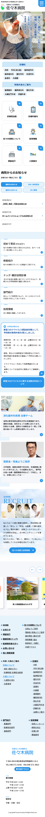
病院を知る (36, 727)
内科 (35, 664)
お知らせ (7, 629)
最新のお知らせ (11, 184)
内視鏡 (15, 78)
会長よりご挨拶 (31, 628)
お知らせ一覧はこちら (9, 177)
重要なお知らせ (11, 190)
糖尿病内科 (19, 90)
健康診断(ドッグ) (10, 638)
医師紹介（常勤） (32, 643)
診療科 (35, 661)
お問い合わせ (8, 648)
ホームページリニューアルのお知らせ (17, 216)
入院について (8, 676)
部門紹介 (7, 720)
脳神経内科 (9, 74)
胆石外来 (30, 90)
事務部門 (7, 731)
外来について (8, 665)
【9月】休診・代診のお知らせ (14, 203)
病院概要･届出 (31, 639)
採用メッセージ (38, 723)
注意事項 (7, 683)
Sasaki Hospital (20, 812)
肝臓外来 (21, 94)
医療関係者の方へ (10, 643)
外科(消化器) (16, 70)
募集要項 (35, 734)
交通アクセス (30, 647)
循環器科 (8, 90)
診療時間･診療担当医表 (13, 672)
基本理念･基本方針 (33, 636)
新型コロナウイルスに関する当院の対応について (22, 382)
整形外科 (20, 74)
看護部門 (7, 723)
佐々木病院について (33, 625)
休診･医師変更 (33, 184)
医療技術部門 (9, 727)
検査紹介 (7, 634)
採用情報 (34, 720)
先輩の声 (35, 731)
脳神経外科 (28, 70)
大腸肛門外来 (10, 94)
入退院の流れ (9, 680)
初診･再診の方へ (10, 668)
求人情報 (33, 190)
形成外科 (30, 74)
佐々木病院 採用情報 (21, 550)
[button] (33, 570)
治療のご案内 (38, 712)
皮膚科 (7, 78)
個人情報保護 (8, 652)
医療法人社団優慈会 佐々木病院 (13, 7)
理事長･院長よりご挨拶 (34, 632)
